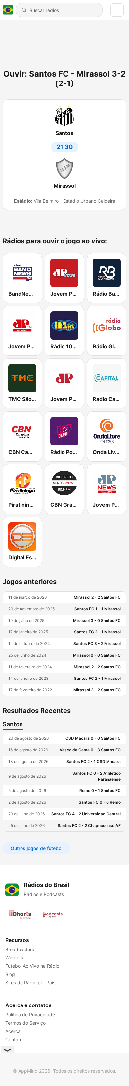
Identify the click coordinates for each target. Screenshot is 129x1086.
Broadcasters (19, 949)
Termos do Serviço (25, 1023)
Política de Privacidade (30, 1014)
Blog (10, 974)
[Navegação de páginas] (117, 10)
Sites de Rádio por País (30, 982)
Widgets (14, 957)
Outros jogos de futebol (36, 848)
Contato (13, 1039)
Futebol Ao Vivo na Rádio (32, 966)
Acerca (13, 1031)
